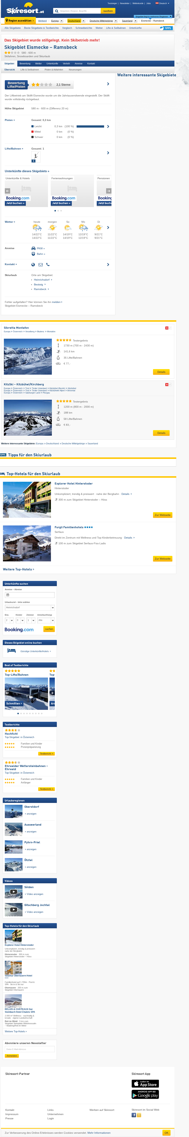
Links (50, 1109)
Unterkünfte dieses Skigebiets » (27, 171)
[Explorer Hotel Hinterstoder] (13, 937)
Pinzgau (46, 393)
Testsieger (112, 3)
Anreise (79, 63)
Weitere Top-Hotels (17, 569)
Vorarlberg (30, 331)
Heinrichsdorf (42, 279)
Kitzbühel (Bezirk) (57, 388)
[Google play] (145, 1098)
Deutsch (163, 3)
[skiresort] (25, 8)
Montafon (51, 331)
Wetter (99, 28)
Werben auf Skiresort (102, 1109)
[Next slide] (108, 191)
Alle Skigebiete (13, 28)
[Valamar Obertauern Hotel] (13, 968)
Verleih (66, 63)
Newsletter (125, 3)
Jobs (148, 3)
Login (50, 1118)
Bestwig (39, 284)
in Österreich (27, 737)
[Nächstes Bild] (52, 693)
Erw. (7, 615)
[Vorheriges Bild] (7, 693)
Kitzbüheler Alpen (57, 390)
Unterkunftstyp (44, 615)
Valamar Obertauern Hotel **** (18, 977)
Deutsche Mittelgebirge (73, 443)
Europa (7, 331)
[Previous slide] (7, 191)
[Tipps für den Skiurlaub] (165, 28)
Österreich (18, 331)
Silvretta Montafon (16, 328)
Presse (9, 1118)
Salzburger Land (32, 393)
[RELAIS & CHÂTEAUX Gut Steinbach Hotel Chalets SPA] (13, 1001)
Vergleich (67, 28)
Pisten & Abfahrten (54, 69)
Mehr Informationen (99, 1132)
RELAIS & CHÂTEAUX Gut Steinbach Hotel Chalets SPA (20, 1010)
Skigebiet (9, 63)
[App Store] (145, 1087)
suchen (49, 629)
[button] (19, 630)
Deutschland (52, 443)
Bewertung (25, 63)
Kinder (19, 615)
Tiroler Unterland (39, 388)
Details (161, 371)
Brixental (71, 390)
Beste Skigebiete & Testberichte (41, 28)
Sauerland (92, 443)
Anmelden (12, 1056)
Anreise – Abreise (13, 589)
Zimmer (30, 615)
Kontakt (91, 63)
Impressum (11, 1114)
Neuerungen (75, 69)
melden (56, 302)
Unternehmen (55, 1114)
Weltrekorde (138, 3)
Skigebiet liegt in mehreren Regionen (151, 16)
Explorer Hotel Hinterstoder (19, 945)
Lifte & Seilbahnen (116, 28)
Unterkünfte (135, 28)
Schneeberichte (83, 28)
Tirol (27, 388)
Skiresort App (141, 1074)
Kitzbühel (72, 388)
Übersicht (9, 69)
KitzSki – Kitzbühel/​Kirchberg (24, 384)
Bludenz (40, 331)
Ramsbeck (40, 289)
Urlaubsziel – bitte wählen (17, 602)
